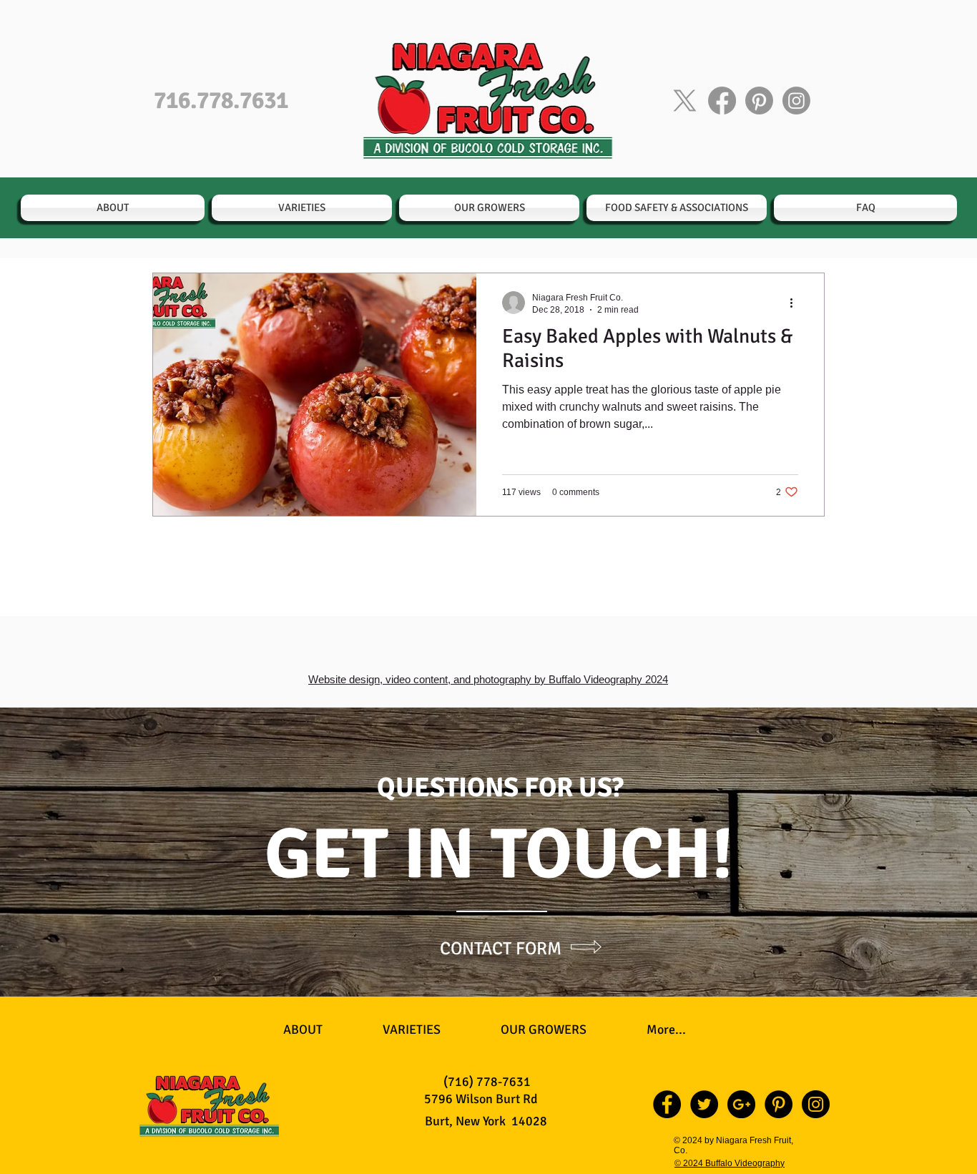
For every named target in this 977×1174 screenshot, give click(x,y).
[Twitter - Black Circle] (704, 1104)
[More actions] (796, 302)
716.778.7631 (221, 100)
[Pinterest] (759, 100)
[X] (685, 100)
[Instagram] (796, 100)
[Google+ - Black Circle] (741, 1104)
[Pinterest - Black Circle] (778, 1104)
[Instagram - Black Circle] (816, 1104)
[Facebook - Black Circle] (667, 1104)
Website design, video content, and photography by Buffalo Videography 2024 (488, 679)
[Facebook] (722, 100)
